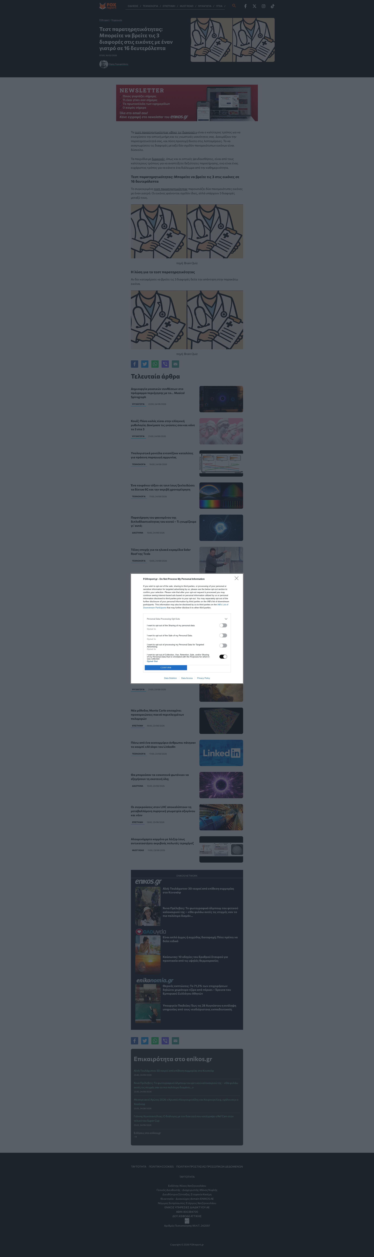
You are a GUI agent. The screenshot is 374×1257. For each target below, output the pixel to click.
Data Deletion (170, 678)
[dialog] (187, 629)
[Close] (237, 579)
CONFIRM (166, 668)
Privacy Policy (203, 678)
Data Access (187, 678)
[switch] (223, 625)
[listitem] (187, 618)
